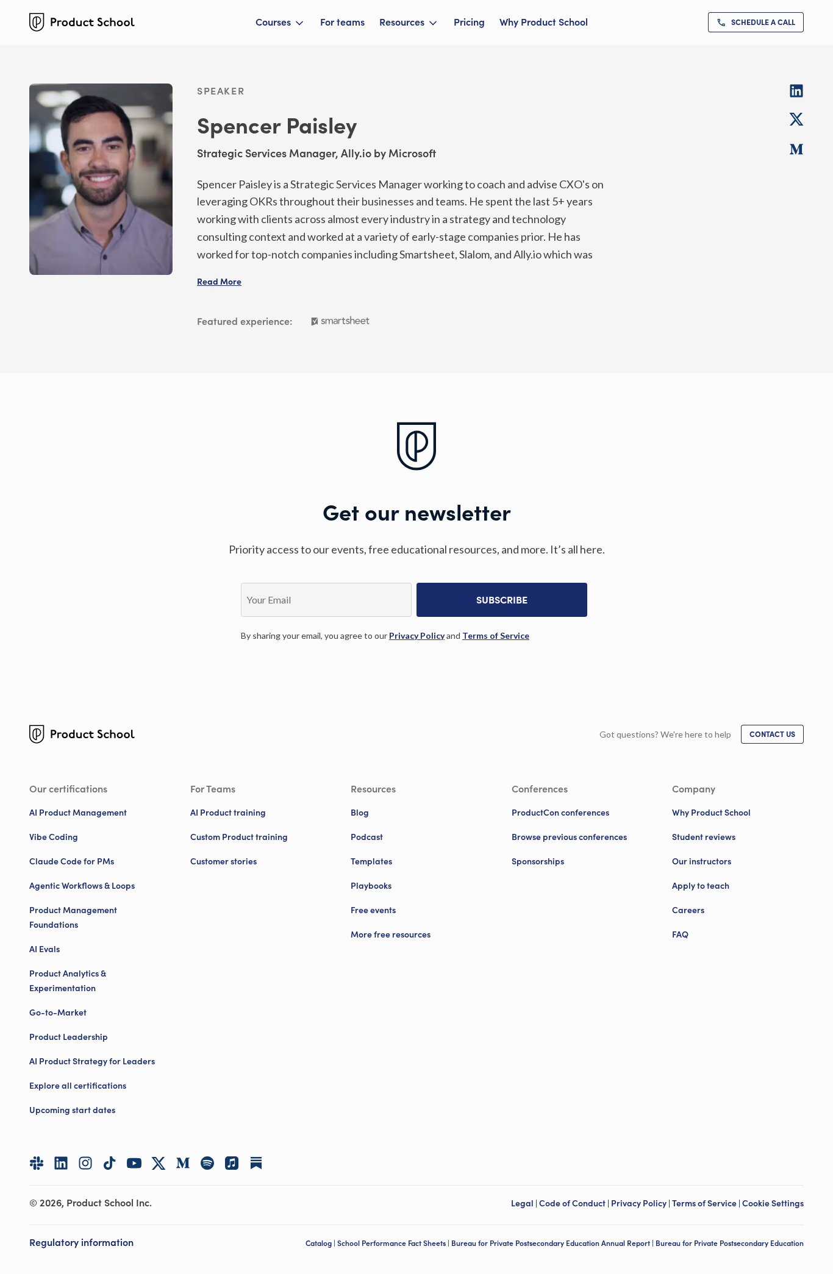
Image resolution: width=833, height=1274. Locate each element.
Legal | (525, 1203)
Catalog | (321, 1243)
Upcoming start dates (72, 1110)
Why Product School (543, 22)
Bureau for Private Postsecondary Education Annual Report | (553, 1243)
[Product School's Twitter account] (158, 1163)
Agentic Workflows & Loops (82, 885)
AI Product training (228, 812)
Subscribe (501, 600)
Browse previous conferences (569, 836)
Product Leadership (68, 1036)
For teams (342, 22)
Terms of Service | (707, 1203)
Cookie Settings (773, 1203)
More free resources (391, 934)
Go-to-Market (58, 1012)
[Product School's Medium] (183, 1163)
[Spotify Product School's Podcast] (207, 1163)
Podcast (367, 836)
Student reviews (703, 836)
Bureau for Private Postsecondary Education (730, 1243)
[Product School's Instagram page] (85, 1163)
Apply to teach (700, 885)
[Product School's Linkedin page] (61, 1163)
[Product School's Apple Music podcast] (231, 1163)
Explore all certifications (77, 1085)
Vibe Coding (53, 836)
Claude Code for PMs (71, 861)
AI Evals (44, 949)
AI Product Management (78, 812)
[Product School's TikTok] (109, 1163)
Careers (688, 910)
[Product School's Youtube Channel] (134, 1163)
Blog (360, 812)
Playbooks (371, 885)
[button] (219, 281)
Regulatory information (81, 1242)
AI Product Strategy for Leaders (92, 1061)
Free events (373, 910)
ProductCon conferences (560, 812)
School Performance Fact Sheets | (394, 1243)
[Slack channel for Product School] (36, 1163)
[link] (756, 22)
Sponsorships (538, 861)
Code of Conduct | (575, 1203)
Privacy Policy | (641, 1203)
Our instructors (701, 861)
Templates (371, 861)
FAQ (680, 934)
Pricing (469, 22)
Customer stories (223, 861)
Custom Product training (239, 836)
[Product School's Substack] (256, 1163)
